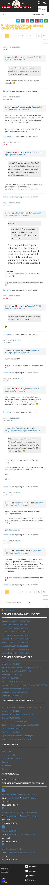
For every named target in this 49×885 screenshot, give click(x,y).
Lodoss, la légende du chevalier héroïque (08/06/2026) (24, 685)
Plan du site (6, 751)
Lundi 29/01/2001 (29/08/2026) (15, 628)
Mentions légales (9, 755)
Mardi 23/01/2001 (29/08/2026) (15, 632)
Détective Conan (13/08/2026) (14, 721)
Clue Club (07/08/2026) (11, 732)
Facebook (33, 866)
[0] (12, 530)
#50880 (17, 541)
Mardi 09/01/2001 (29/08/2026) (15, 649)
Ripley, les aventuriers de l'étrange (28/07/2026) (21, 667)
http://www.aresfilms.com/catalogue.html (21, 189)
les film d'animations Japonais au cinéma (18, 794)
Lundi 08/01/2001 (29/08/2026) (15, 624)
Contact (5, 769)
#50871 (17, 97)
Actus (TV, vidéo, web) (30, 798)
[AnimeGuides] (16, 4)
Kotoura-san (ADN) (9, 831)
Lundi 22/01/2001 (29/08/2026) (15, 635)
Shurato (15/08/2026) (11, 718)
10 (39, 36)
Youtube (32, 871)
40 (44, 36)
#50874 (17, 296)
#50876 (17, 378)
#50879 (17, 493)
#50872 (17, 142)
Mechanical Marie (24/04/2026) (15, 692)
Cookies (5, 762)
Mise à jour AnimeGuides (12, 849)
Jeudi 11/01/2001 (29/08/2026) (15, 642)
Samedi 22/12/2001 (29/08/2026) (16, 621)
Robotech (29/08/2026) (22, 707)
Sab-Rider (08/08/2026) (20, 725)
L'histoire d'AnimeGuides (12, 758)
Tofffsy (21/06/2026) (10, 678)
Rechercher (6, 765)
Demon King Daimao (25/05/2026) (16, 688)
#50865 (17, 47)
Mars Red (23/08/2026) (11, 664)
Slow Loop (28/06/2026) (12, 674)
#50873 (17, 203)
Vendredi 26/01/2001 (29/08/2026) (16, 653)
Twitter (32, 875)
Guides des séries (28, 834)
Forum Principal (13, 798)
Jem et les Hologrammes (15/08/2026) (17, 714)
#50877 (17, 418)
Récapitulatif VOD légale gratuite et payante (23, 58)
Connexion (7, 91)
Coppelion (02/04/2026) (12, 695)
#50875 (17, 340)
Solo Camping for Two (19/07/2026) (16, 671)
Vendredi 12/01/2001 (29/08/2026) (16, 639)
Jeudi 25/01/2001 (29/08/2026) (15, 646)
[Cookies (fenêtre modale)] (4, 881)
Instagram (33, 880)
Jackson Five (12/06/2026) (12, 681)
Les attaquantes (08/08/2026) (14, 728)
